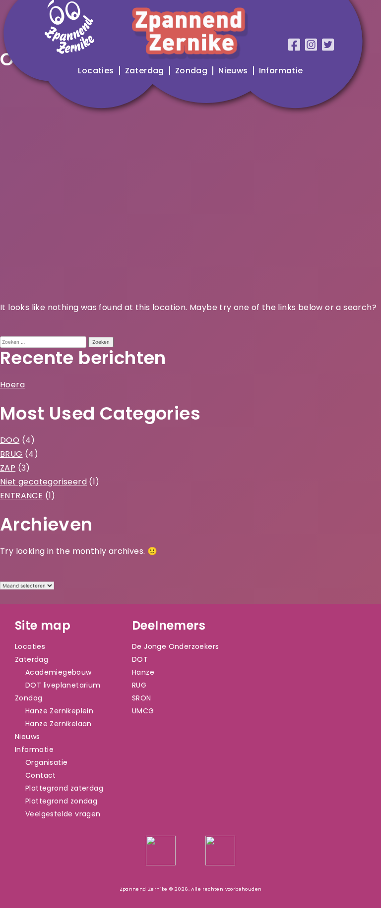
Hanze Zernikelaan (58, 724)
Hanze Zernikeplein (59, 711)
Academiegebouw (58, 672)
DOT (140, 659)
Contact (40, 775)
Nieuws (233, 70)
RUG (139, 685)
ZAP (7, 468)
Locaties (96, 70)
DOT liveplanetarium (63, 685)
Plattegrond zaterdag (64, 788)
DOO (9, 440)
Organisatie (46, 762)
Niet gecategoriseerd (43, 481)
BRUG (11, 454)
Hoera (12, 384)
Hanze (143, 672)
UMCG (143, 711)
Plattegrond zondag (61, 801)
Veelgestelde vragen (63, 814)
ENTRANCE (21, 495)
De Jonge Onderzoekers (175, 646)
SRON (141, 698)
